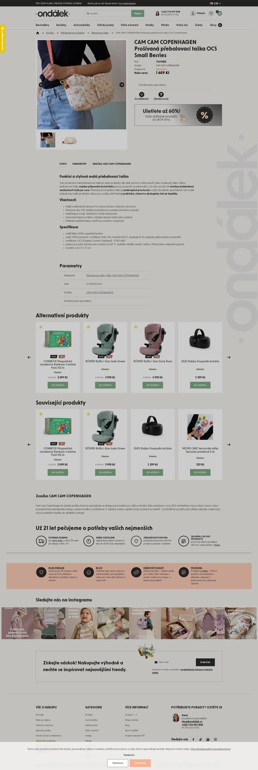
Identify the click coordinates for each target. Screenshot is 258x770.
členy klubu (57, 541)
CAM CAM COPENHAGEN (99, 292)
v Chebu (204, 571)
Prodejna (196, 568)
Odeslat (205, 662)
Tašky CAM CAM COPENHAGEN (122, 275)
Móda (88, 741)
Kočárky (89, 715)
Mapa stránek (131, 720)
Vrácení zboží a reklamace (48, 736)
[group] (58, 357)
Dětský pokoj (91, 725)
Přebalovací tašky (95, 275)
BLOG (99, 568)
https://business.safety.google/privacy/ (211, 749)
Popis (63, 164)
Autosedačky (91, 720)
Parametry (79, 164)
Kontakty (40, 715)
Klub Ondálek (131, 731)
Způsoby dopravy (44, 725)
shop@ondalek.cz (192, 721)
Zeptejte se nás (161, 99)
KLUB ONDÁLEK (56, 568)
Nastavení (129, 755)
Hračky (88, 736)
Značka (111, 164)
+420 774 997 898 (192, 725)
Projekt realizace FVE (135, 736)
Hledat (137, 14)
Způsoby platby (43, 731)
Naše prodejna (43, 720)
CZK (216, 3)
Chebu (217, 545)
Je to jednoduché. (127, 4)
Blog (127, 725)
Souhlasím (140, 763)
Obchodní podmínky (46, 741)
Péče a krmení (92, 731)
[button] (57, 382)
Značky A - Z (131, 715)
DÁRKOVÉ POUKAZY (153, 568)
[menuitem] (44, 25)
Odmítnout (117, 763)
